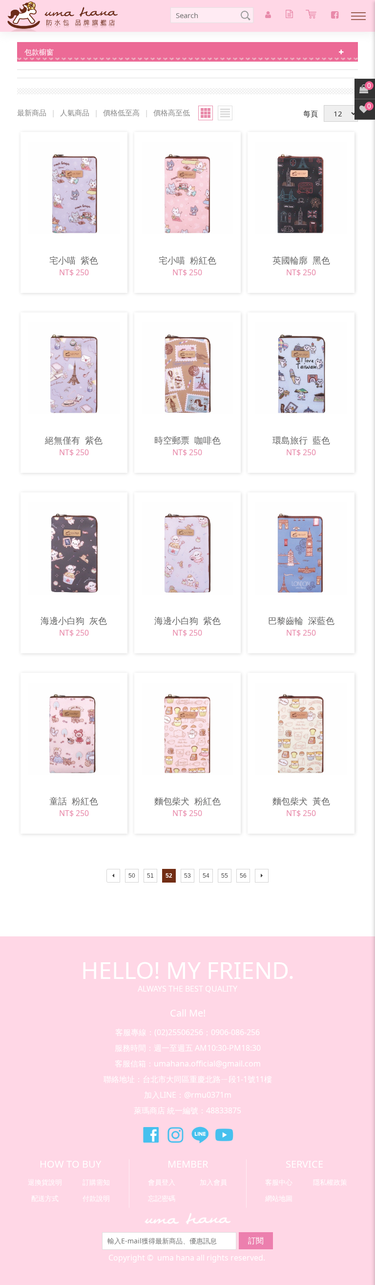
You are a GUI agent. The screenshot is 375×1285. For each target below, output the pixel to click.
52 (169, 875)
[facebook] (334, 15)
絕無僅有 (74, 440)
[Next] (262, 876)
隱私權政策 (330, 1182)
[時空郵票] (188, 368)
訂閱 (256, 1240)
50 (131, 875)
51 (150, 875)
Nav (358, 17)
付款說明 (96, 1198)
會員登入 (161, 1182)
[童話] (74, 729)
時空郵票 (187, 440)
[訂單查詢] (291, 15)
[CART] (312, 16)
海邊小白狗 (74, 620)
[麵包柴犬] (188, 729)
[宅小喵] (74, 188)
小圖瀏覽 (225, 113)
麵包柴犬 (187, 801)
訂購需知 (96, 1182)
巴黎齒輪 (301, 620)
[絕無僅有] (74, 368)
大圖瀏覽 (205, 113)
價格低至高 (121, 112)
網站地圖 (278, 1198)
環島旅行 (301, 440)
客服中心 (278, 1182)
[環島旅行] (301, 368)
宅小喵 (73, 260)
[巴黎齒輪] (301, 548)
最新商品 (31, 112)
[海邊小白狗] (74, 548)
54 (206, 875)
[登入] (269, 15)
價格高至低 (171, 112)
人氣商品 (74, 112)
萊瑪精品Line (199, 1135)
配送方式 (45, 1198)
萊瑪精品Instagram (175, 1135)
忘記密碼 (161, 1198)
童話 (73, 801)
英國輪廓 (301, 260)
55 (224, 875)
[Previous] (113, 876)
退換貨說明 (45, 1182)
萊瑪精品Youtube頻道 (224, 1135)
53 (187, 875)
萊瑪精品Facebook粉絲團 (151, 1135)
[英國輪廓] (301, 188)
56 (243, 875)
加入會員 (213, 1182)
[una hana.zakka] (62, 16)
